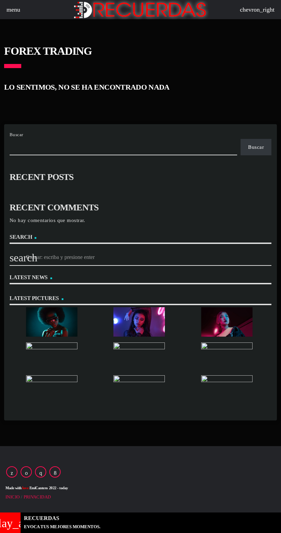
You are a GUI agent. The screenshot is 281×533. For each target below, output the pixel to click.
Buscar (16, 134)
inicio (12, 496)
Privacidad (37, 496)
